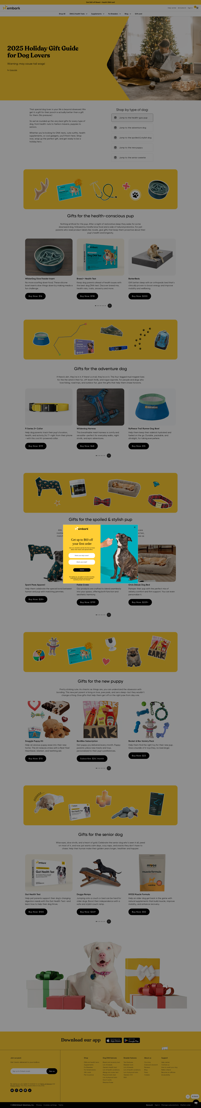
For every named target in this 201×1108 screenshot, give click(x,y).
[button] (134, 527)
